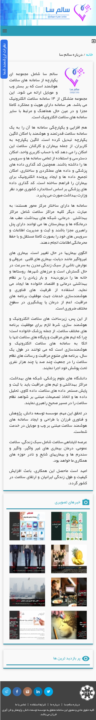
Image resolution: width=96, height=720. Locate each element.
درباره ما (55, 704)
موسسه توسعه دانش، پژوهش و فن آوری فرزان (29, 712)
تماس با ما (20, 704)
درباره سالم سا (72, 704)
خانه (89, 54)
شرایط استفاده (38, 704)
